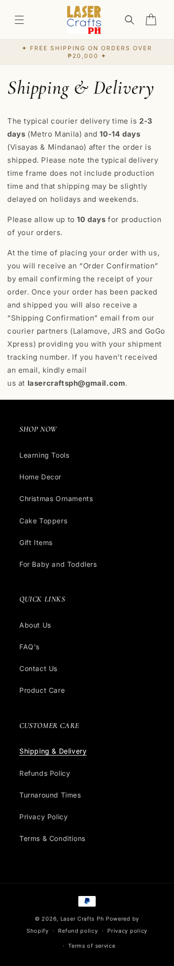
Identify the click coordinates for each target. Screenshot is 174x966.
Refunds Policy (44, 773)
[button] (19, 20)
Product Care (42, 690)
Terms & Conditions (52, 838)
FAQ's (29, 647)
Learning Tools (44, 455)
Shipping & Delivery (53, 751)
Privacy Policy (43, 816)
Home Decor (40, 477)
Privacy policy (127, 930)
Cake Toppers (43, 521)
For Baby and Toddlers (58, 564)
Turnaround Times (50, 795)
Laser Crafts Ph (82, 918)
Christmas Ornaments (56, 498)
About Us (35, 625)
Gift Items (36, 542)
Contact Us (38, 668)
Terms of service (91, 945)
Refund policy (78, 930)
